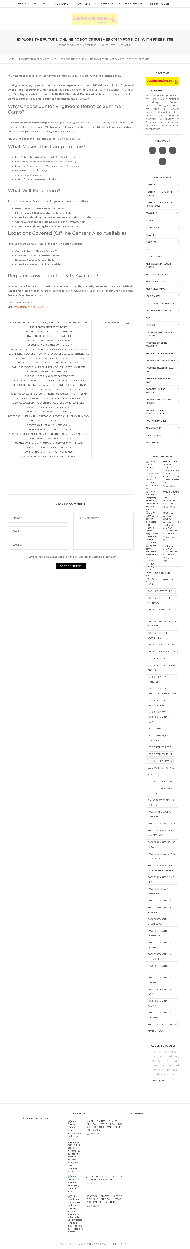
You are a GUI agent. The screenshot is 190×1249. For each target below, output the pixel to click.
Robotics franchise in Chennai (159, 945)
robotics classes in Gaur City (161, 879)
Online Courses (130, 3)
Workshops (152, 442)
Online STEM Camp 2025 (72, 367)
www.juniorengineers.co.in (28, 307)
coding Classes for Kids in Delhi (162, 612)
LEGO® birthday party (158, 310)
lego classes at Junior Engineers (160, 738)
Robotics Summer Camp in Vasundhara (49, 438)
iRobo (149, 249)
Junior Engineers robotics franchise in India (159, 717)
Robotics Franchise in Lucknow (159, 1015)
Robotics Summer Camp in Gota (71, 416)
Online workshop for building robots (49, 371)
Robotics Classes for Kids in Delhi (161, 844)
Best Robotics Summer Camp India (69, 322)
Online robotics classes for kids (161, 802)
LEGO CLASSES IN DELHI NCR (160, 303)
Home (22, 3)
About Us (38, 3)
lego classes (154, 728)
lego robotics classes (160, 761)
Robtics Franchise (156, 420)
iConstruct (152, 227)
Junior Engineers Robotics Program (48, 340)
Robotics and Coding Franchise (159, 814)
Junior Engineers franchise (157, 679)
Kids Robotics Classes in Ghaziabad (32, 349)
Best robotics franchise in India (162, 582)
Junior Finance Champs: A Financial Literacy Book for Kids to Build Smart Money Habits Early (171, 472)
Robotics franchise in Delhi (159, 968)
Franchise (106, 3)
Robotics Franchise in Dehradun (159, 956)
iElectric (151, 234)
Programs (60, 3)
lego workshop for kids (161, 768)
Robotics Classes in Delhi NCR (68, 385)
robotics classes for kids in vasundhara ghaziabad (161, 868)
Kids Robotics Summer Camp (70, 349)
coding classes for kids (160, 591)
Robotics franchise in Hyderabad (159, 980)
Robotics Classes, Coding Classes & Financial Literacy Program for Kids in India (171, 523)
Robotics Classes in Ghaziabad (33, 389)
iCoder (149, 220)
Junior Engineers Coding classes (161, 667)
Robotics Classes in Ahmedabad (30, 385)
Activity (84, 3)
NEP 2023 (150, 325)
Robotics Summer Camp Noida (31, 443)
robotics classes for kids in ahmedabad (161, 833)
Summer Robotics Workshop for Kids (49, 447)
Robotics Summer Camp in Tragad (69, 434)
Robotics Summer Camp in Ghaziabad (29, 416)
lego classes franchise (160, 754)
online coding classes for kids (160, 791)
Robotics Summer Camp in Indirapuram (49, 429)
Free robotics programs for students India (49, 331)
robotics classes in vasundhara (31, 403)
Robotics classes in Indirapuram (67, 394)
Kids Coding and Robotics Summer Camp (49, 345)
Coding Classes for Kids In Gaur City (162, 623)
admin (127, 45)
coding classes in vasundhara (157, 635)
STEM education (156, 1031)
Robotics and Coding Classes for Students (48, 376)
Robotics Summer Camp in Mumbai (28, 434)
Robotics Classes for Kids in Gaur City (161, 856)
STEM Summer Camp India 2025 (67, 443)
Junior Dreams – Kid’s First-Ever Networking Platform (104, 1178)
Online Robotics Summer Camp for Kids (35, 367)
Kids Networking (155, 288)
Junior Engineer (154, 90)
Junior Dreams (154, 256)
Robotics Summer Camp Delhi (69, 403)
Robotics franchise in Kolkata (159, 1003)
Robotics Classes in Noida (66, 398)
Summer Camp (153, 428)
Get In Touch (159, 3)
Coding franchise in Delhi (162, 651)
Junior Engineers (157, 658)
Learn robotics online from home (29, 354)
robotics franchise (158, 900)
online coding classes (160, 781)
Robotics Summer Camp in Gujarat (49, 420)
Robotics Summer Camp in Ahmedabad (49, 407)
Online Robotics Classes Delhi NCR (64, 358)
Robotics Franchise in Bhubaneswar (159, 921)
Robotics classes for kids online (64, 380)
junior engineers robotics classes (157, 703)
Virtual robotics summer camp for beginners (49, 456)
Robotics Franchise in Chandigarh (159, 933)
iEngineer (151, 242)
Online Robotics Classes (28, 358)
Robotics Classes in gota (67, 389)
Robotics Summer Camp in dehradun (48, 411)
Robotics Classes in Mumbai (33, 398)
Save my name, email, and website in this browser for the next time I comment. (73, 556)
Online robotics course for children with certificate (49, 362)
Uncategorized (154, 435)
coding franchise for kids (162, 644)
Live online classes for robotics (69, 354)
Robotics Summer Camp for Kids (77, 45)
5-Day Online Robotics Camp (31, 322)
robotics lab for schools (162, 1024)
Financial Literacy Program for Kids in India (171, 550)
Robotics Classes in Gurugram (28, 394)
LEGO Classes (153, 296)
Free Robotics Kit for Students (48, 327)
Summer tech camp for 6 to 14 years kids (49, 452)
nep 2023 (152, 774)
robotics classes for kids (28, 380)
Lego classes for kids (159, 747)
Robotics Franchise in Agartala (159, 910)
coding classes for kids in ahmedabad (162, 600)
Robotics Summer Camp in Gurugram (48, 425)
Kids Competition (156, 281)
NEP (148, 317)
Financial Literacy (156, 184)
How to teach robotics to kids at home (49, 336)
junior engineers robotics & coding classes (162, 691)
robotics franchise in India (159, 991)
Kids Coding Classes (157, 274)
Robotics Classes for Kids (161, 353)
